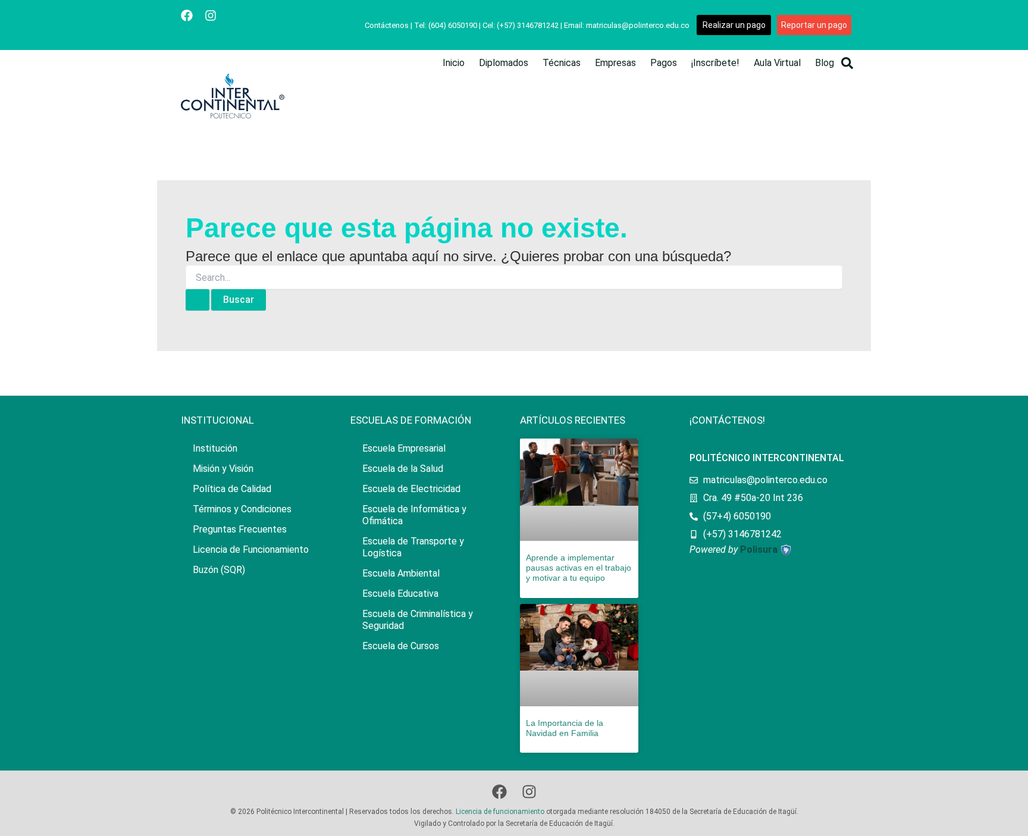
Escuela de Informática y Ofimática (414, 515)
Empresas (615, 62)
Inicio (454, 62)
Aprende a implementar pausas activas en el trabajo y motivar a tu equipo (578, 568)
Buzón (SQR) (219, 569)
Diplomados (503, 62)
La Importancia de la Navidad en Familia (564, 728)
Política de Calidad (232, 488)
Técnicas (562, 62)
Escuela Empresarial (404, 448)
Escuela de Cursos (400, 646)
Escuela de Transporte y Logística (413, 547)
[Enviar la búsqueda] (197, 300)
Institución (215, 448)
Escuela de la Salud (402, 468)
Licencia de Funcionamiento (251, 549)
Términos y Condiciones (242, 509)
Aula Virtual (777, 62)
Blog (824, 62)
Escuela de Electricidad (411, 488)
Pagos (663, 62)
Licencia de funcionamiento (500, 811)
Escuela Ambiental (401, 573)
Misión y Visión (223, 468)
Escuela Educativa (400, 593)
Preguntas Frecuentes (240, 529)
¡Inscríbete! (715, 62)
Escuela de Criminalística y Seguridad (417, 619)
